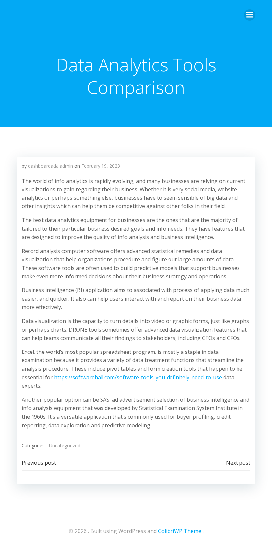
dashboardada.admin (50, 166)
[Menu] (249, 15)
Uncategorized (64, 445)
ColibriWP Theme (179, 531)
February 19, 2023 (100, 166)
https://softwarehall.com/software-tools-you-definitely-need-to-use (138, 377)
